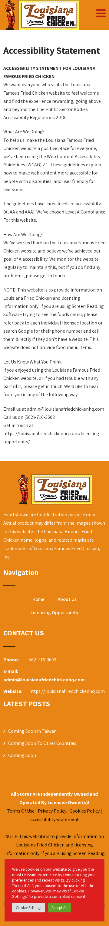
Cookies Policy (85, 811)
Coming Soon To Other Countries (42, 743)
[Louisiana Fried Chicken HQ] (41, 15)
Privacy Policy (52, 811)
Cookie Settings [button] (28, 907)
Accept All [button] (59, 907)
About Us (67, 599)
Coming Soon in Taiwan (32, 731)
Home (38, 599)
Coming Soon (22, 755)
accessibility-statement (54, 819)
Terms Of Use (21, 811)
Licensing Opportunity (54, 612)
